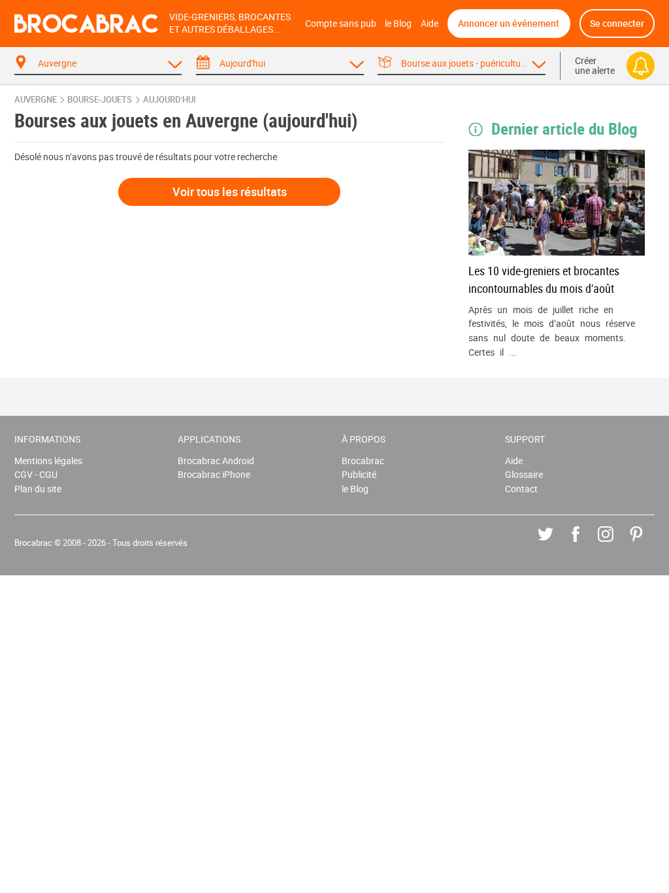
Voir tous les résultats (229, 191)
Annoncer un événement (508, 23)
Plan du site (37, 488)
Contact (521, 488)
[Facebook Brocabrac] (585, 543)
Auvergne (35, 99)
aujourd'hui (169, 99)
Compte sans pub (340, 23)
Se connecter (617, 23)
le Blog (398, 23)
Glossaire (524, 474)
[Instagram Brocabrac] (615, 543)
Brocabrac (363, 460)
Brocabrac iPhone (214, 474)
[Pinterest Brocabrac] (645, 543)
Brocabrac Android (216, 460)
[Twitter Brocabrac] (555, 543)
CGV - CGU (35, 474)
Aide (429, 23)
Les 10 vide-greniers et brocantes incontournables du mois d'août (543, 279)
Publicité (359, 474)
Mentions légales (48, 460)
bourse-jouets (99, 99)
